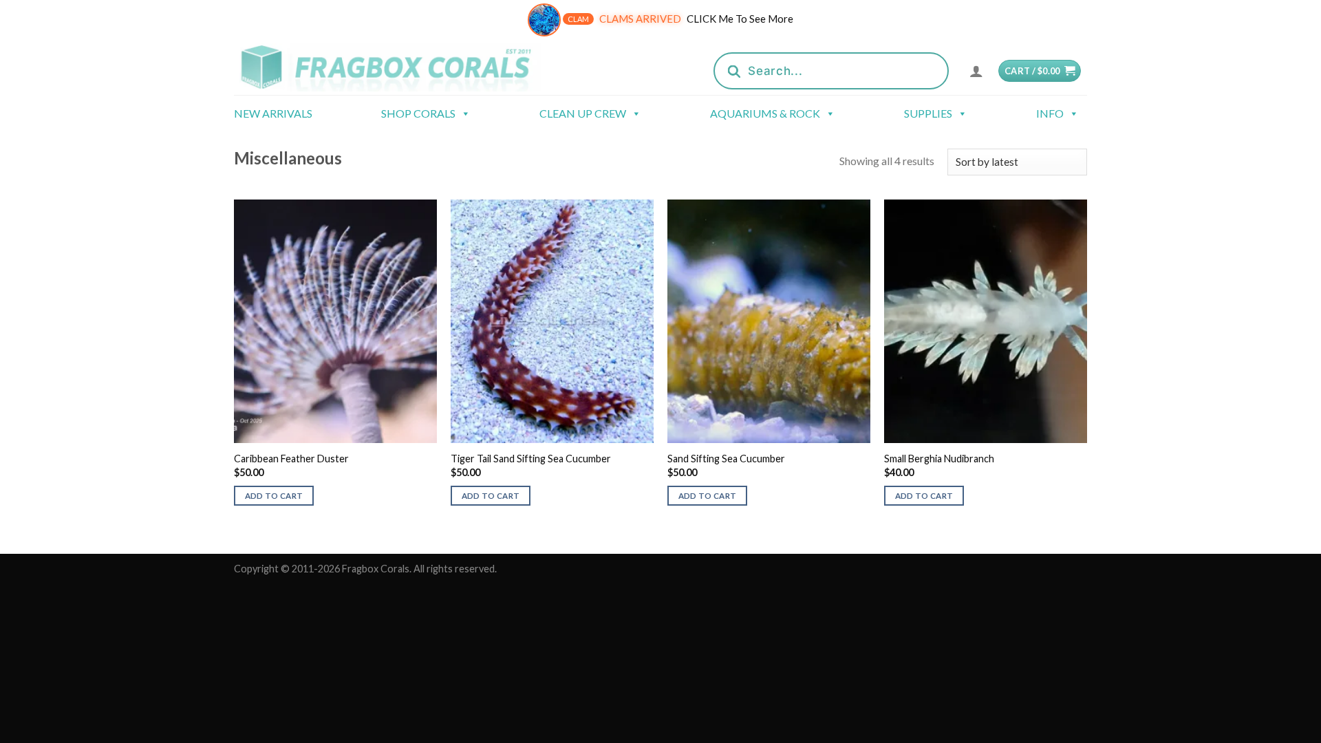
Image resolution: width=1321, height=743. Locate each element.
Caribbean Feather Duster (291, 458)
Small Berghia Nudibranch (939, 458)
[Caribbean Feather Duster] (335, 321)
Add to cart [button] (274, 495)
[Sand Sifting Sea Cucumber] (768, 321)
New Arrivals (273, 113)
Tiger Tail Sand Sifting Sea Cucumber (531, 458)
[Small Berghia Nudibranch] (985, 321)
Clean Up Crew (582, 113)
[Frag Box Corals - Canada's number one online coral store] (404, 67)
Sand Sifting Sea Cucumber (726, 458)
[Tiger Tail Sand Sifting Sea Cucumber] (552, 321)
